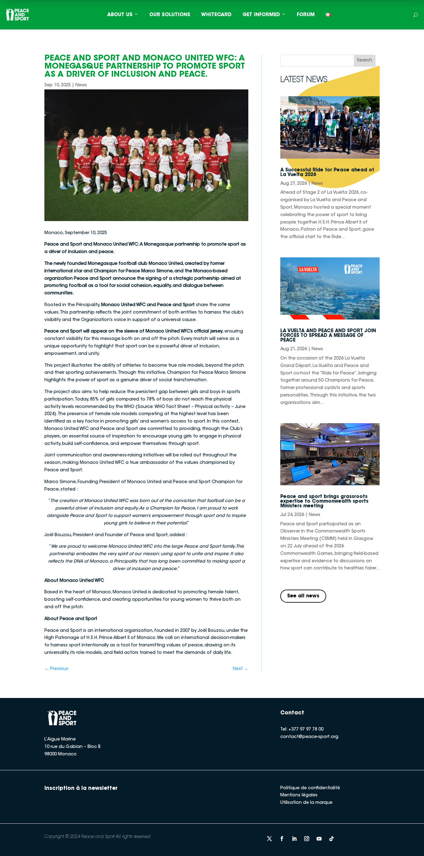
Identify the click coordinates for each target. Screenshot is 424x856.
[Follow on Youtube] (319, 839)
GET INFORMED (261, 14)
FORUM (306, 14)
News (81, 85)
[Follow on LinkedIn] (294, 839)
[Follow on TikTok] (331, 839)
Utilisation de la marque (306, 803)
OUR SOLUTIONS (169, 14)
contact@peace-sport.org (309, 737)
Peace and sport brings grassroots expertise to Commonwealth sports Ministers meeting (324, 502)
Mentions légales (299, 795)
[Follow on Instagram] (307, 839)
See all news (303, 596)
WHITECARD (216, 14)
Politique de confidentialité (310, 788)
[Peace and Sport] (17, 15)
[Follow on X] (269, 839)
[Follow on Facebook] (282, 839)
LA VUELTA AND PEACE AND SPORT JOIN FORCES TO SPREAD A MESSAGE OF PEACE (328, 336)
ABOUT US (120, 14)
